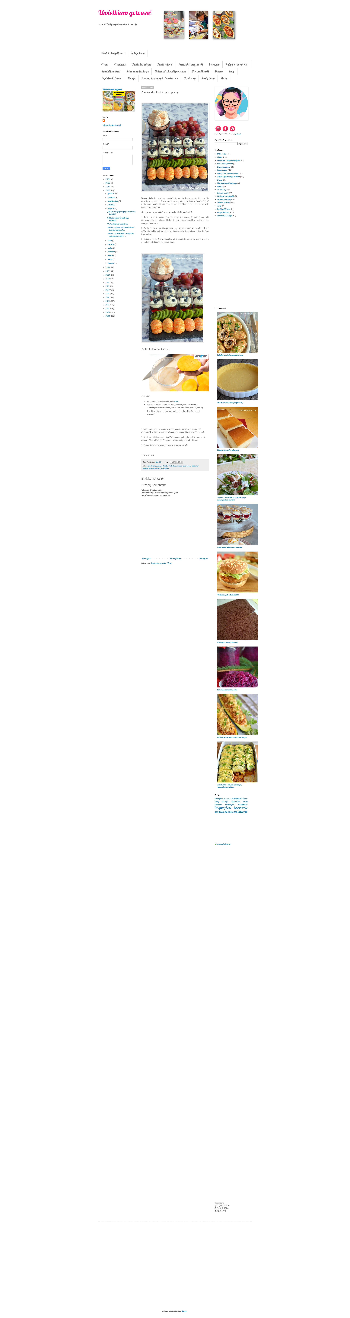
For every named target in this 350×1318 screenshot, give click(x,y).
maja (110, 248)
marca (110, 255)
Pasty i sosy (208, 78)
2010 (108, 312)
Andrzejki (218, 798)
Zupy (231, 71)
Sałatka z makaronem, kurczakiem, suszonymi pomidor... (120, 234)
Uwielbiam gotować (124, 12)
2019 (108, 278)
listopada (112, 197)
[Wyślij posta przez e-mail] (167, 462)
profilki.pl (237, 134)
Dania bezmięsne (141, 64)
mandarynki (181, 466)
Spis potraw (138, 53)
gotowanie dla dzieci (224, 811)
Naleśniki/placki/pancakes (227, 183)
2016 (108, 290)
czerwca (111, 244)
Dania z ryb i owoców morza (227, 173)
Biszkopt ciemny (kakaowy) (227, 642)
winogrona (165, 468)
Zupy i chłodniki (223, 212)
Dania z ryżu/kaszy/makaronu (228, 176)
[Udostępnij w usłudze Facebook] (179, 462)
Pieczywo (214, 64)
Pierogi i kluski (200, 71)
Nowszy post (146, 558)
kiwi (174, 466)
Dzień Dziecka (226, 799)
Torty (224, 78)
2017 (108, 286)
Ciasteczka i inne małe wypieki (228, 160)
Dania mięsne (164, 64)
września (111, 204)
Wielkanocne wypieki (112, 89)
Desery (219, 71)
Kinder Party (168, 466)
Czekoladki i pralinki (225, 163)
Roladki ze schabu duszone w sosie (230, 355)
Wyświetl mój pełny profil (112, 125)
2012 (108, 305)
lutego (110, 259)
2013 (108, 301)
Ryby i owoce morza (237, 64)
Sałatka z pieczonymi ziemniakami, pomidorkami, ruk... (120, 228)
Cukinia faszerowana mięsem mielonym (232, 737)
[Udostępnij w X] (176, 462)
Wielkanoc (242, 804)
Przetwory (190, 78)
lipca (110, 240)
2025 (108, 183)
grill (235, 811)
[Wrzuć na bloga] (174, 462)
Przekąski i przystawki (190, 64)
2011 (107, 308)
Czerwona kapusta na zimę (227, 690)
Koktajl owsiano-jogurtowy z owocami (118, 219)
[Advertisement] (175, 611)
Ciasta (104, 64)
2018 (108, 282)
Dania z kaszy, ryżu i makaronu (160, 78)
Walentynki (229, 804)
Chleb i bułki (221, 154)
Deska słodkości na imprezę (117, 224)
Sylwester (195, 466)
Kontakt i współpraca (113, 53)
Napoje (131, 78)
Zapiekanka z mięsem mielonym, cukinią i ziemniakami (229, 786)
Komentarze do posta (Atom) (161, 563)
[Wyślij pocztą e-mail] (171, 462)
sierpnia (111, 208)
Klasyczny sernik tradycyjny (228, 450)
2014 (108, 297)
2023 (108, 190)
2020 (108, 275)
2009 (108, 316)
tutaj (176, 401)
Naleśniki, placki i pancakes (170, 71)
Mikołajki (225, 802)
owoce (189, 466)
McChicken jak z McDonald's (228, 595)
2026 (108, 179)
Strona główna (175, 558)
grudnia (111, 193)
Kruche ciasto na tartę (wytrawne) (230, 402)
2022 (108, 267)
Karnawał (236, 798)
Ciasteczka (120, 64)
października (113, 201)
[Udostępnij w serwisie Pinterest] (182, 462)
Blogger (184, 1311)
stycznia (111, 263)
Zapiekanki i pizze (111, 78)
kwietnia (111, 251)
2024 (108, 186)
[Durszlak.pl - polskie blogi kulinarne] (223, 844)
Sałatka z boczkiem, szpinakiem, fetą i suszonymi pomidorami (231, 498)
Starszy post (203, 558)
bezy (149, 466)
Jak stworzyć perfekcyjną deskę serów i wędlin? (121, 212)
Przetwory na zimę (224, 199)
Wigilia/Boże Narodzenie (151, 468)
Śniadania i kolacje (137, 71)
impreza (159, 466)
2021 (108, 271)
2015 (108, 293)
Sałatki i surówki (110, 71)
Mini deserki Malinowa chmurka (229, 547)
